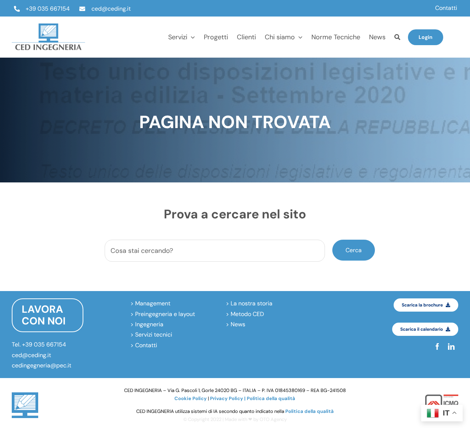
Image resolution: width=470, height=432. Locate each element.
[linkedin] (456, 44)
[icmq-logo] (441, 397)
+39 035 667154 (48, 8)
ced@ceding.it (111, 8)
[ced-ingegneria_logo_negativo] (48, 26)
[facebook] (456, 30)
